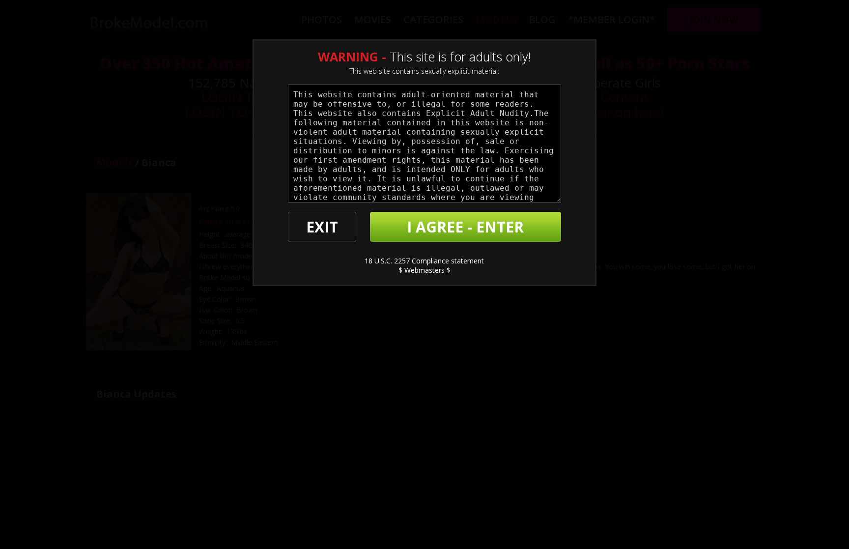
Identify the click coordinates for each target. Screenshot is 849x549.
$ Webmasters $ (424, 270)
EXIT (322, 227)
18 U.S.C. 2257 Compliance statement (424, 260)
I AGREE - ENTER (465, 227)
